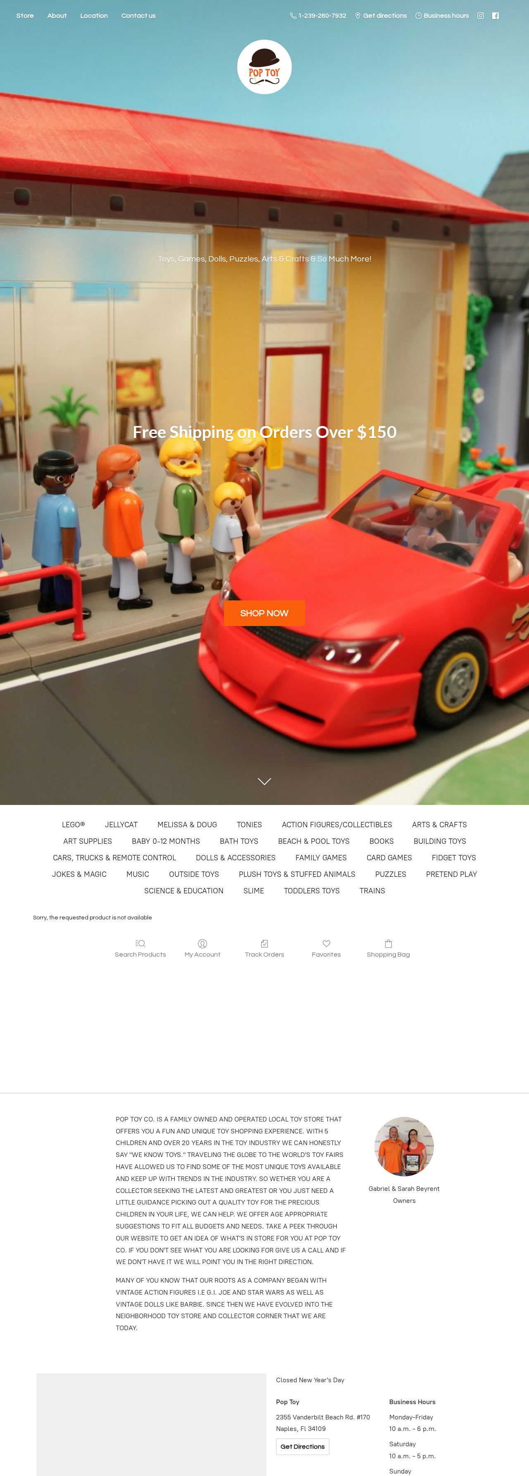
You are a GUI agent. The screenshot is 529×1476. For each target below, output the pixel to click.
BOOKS (381, 841)
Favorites (326, 954)
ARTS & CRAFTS (439, 824)
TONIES (249, 824)
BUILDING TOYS (440, 841)
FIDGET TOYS (454, 857)
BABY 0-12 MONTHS (166, 841)
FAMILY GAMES (321, 857)
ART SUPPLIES (87, 841)
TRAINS (372, 890)
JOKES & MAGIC (79, 874)
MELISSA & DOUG (187, 824)
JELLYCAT (121, 824)
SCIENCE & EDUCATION (184, 890)
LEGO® (73, 824)
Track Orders (264, 954)
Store (25, 15)
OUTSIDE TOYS (194, 874)
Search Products (140, 954)
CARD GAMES (389, 857)
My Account (203, 954)
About (57, 15)
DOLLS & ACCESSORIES (236, 857)
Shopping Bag (388, 954)
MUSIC (137, 874)
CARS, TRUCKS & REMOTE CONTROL (114, 857)
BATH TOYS (239, 841)
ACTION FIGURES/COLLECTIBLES (337, 824)
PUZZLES (390, 874)
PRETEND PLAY (451, 874)
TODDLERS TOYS (312, 890)
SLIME (253, 890)
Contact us (139, 15)
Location (94, 15)
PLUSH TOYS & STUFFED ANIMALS (297, 874)
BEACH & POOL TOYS (314, 841)
